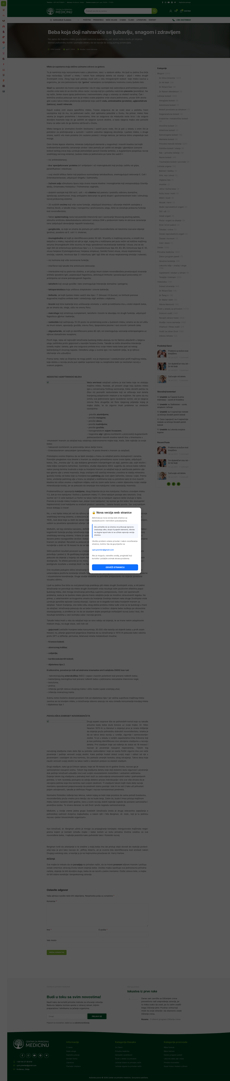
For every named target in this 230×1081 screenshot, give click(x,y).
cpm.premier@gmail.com (103, 550)
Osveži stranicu (115, 567)
